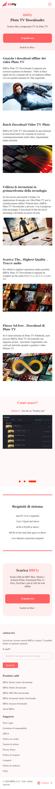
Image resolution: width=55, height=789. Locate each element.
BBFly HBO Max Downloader (16, 693)
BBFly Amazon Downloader (15, 704)
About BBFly (8, 709)
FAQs (5, 771)
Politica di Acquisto (11, 755)
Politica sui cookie (11, 739)
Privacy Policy (9, 750)
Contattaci (7, 760)
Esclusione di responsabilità (15, 728)
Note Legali (8, 723)
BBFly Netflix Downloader (14, 688)
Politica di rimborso (11, 766)
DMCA (6, 734)
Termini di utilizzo (11, 744)
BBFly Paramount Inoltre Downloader (19, 698)
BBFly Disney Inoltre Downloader (18, 682)
